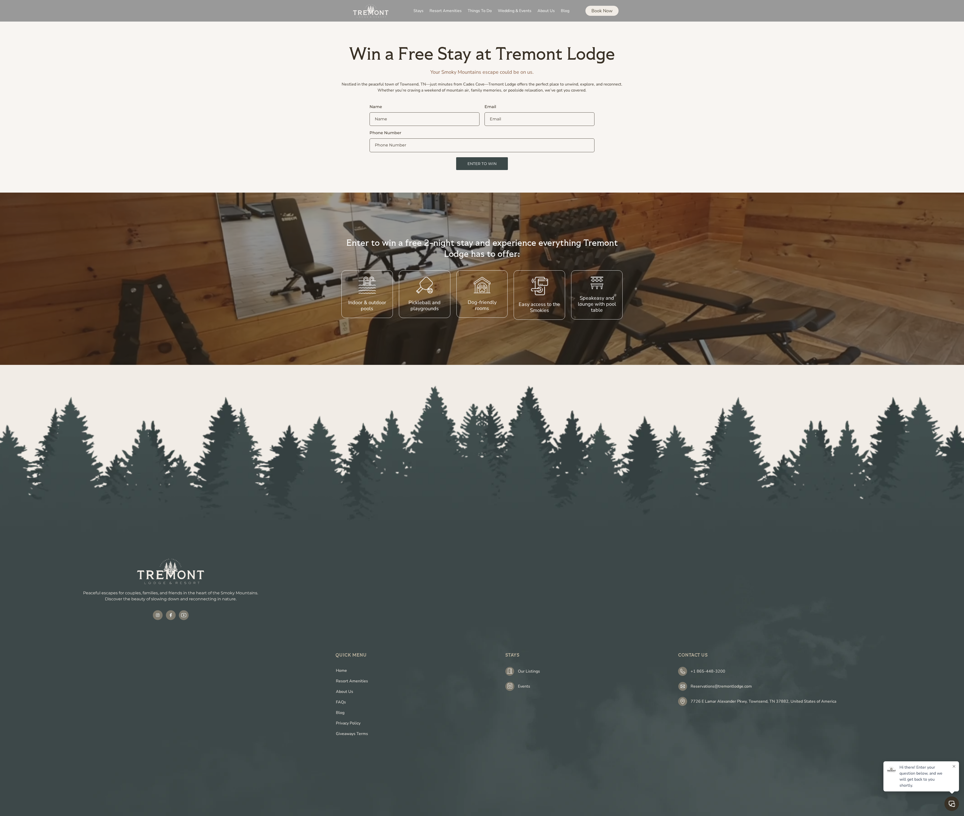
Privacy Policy (348, 723)
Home (341, 670)
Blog (340, 712)
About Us (344, 691)
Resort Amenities (352, 681)
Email (490, 107)
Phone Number (385, 133)
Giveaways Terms (352, 734)
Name (376, 107)
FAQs (341, 702)
